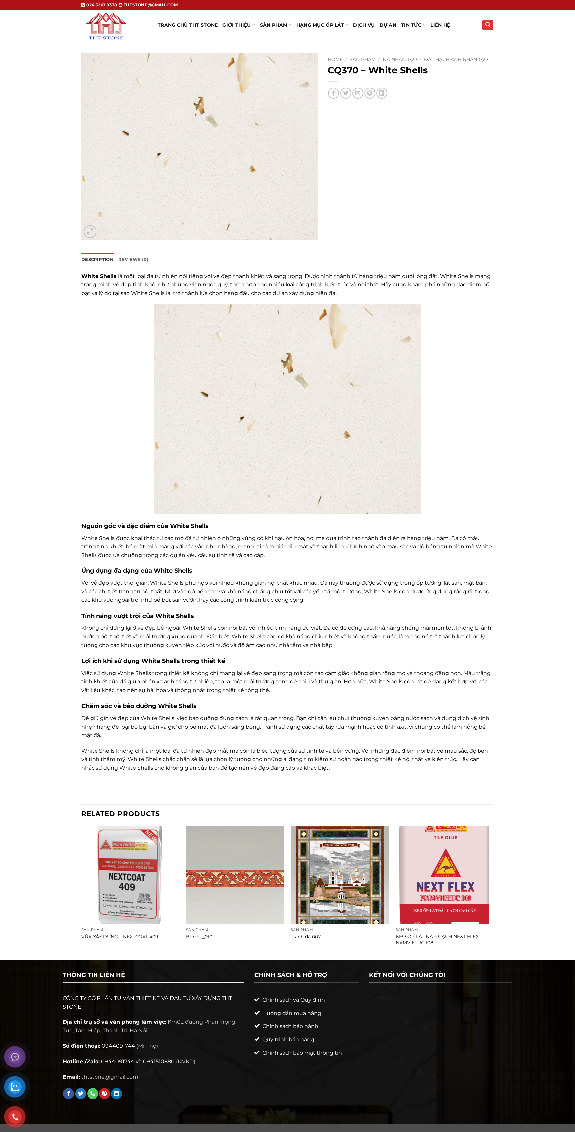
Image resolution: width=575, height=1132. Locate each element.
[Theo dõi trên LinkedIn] (116, 1093)
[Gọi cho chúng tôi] (92, 1093)
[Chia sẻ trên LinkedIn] (381, 93)
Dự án (388, 25)
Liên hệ (440, 25)
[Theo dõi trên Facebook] (68, 1093)
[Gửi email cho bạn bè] (357, 93)
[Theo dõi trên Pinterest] (104, 1093)
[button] (90, 231)
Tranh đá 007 (306, 937)
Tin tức (411, 25)
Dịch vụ (364, 25)
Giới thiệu (236, 25)
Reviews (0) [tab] (133, 259)
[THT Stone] (114, 25)
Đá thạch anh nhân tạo (456, 59)
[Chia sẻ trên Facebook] (333, 93)
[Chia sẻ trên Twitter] (345, 93)
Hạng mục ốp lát (320, 25)
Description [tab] (97, 259)
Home (335, 59)
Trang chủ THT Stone (188, 25)
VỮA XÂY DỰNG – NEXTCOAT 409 (119, 937)
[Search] (487, 25)
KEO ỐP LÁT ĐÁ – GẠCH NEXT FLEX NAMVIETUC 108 (437, 939)
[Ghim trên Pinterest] (369, 93)
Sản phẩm (363, 59)
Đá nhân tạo (400, 59)
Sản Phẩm (273, 25)
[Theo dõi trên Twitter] (80, 1093)
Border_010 (199, 937)
